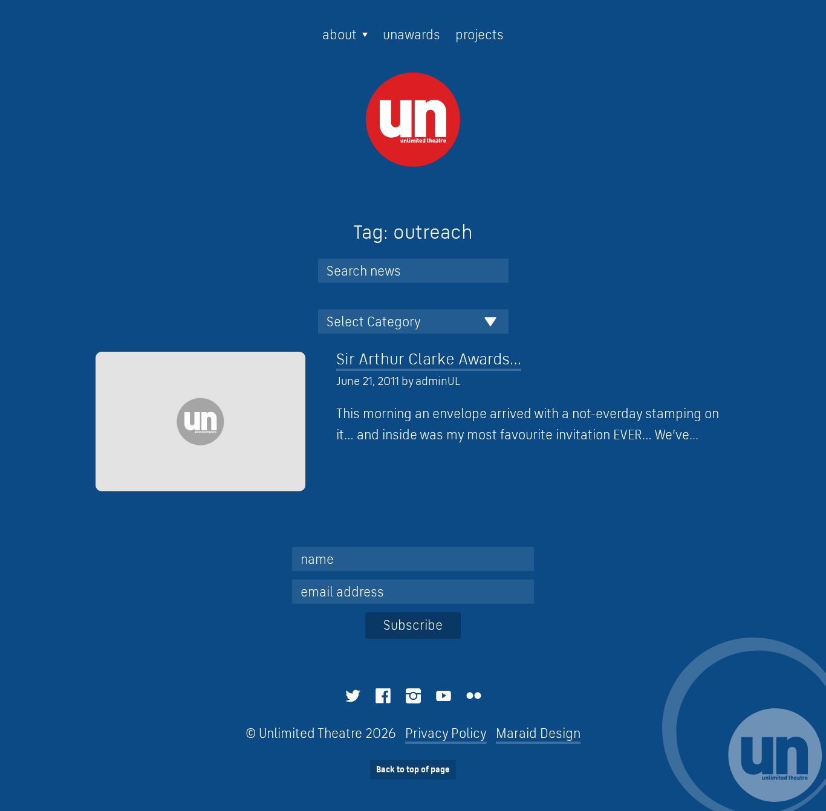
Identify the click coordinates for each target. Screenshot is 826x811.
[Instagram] (413, 695)
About (339, 34)
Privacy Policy (446, 733)
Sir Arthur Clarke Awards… (428, 358)
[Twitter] (352, 695)
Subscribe (413, 624)
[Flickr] (473, 695)
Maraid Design (538, 733)
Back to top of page (413, 769)
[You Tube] (443, 695)
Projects (479, 34)
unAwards (411, 34)
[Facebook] (383, 695)
